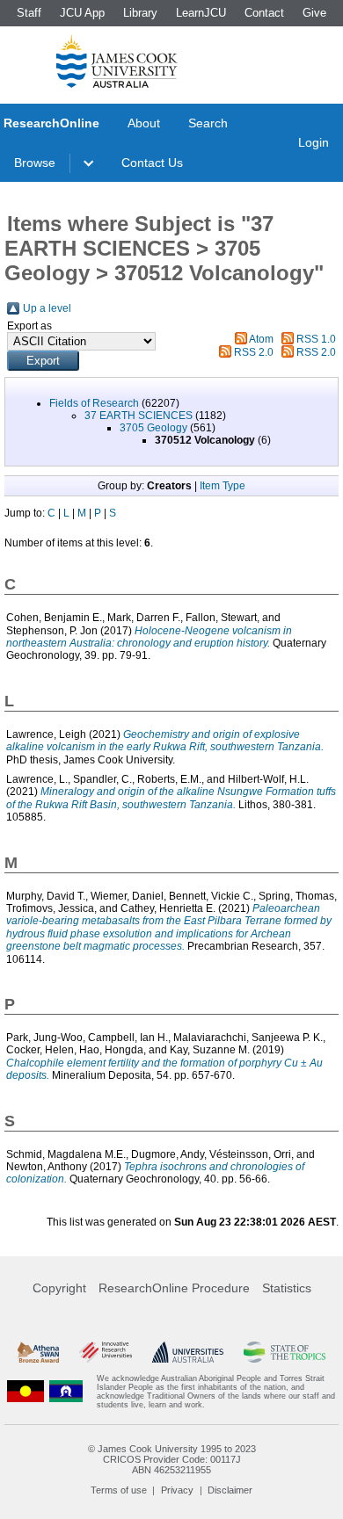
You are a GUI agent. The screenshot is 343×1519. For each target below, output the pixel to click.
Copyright (59, 1288)
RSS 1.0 (316, 339)
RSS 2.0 (254, 352)
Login (313, 142)
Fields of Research (94, 403)
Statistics (286, 1288)
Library (140, 12)
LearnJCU (201, 12)
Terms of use (119, 1490)
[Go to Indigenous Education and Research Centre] (25, 1391)
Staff (29, 12)
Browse (34, 163)
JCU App (82, 12)
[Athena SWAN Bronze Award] (38, 1352)
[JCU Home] (117, 60)
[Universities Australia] (188, 1352)
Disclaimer (230, 1490)
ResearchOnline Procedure (174, 1288)
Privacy (177, 1490)
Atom (261, 339)
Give (314, 12)
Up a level (47, 308)
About (144, 123)
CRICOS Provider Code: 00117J (172, 1459)
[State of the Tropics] (284, 1352)
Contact (264, 12)
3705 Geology (153, 428)
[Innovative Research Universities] (105, 1352)
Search (208, 123)
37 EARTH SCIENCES (138, 415)
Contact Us (152, 163)
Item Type (222, 486)
